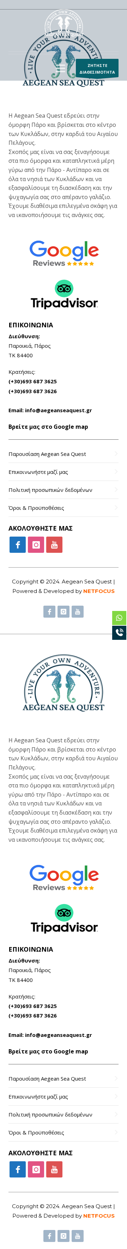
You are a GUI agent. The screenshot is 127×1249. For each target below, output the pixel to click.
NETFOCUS (99, 591)
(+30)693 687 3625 (32, 381)
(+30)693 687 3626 (32, 391)
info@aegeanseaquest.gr (58, 410)
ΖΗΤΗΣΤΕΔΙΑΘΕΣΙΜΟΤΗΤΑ (97, 69)
